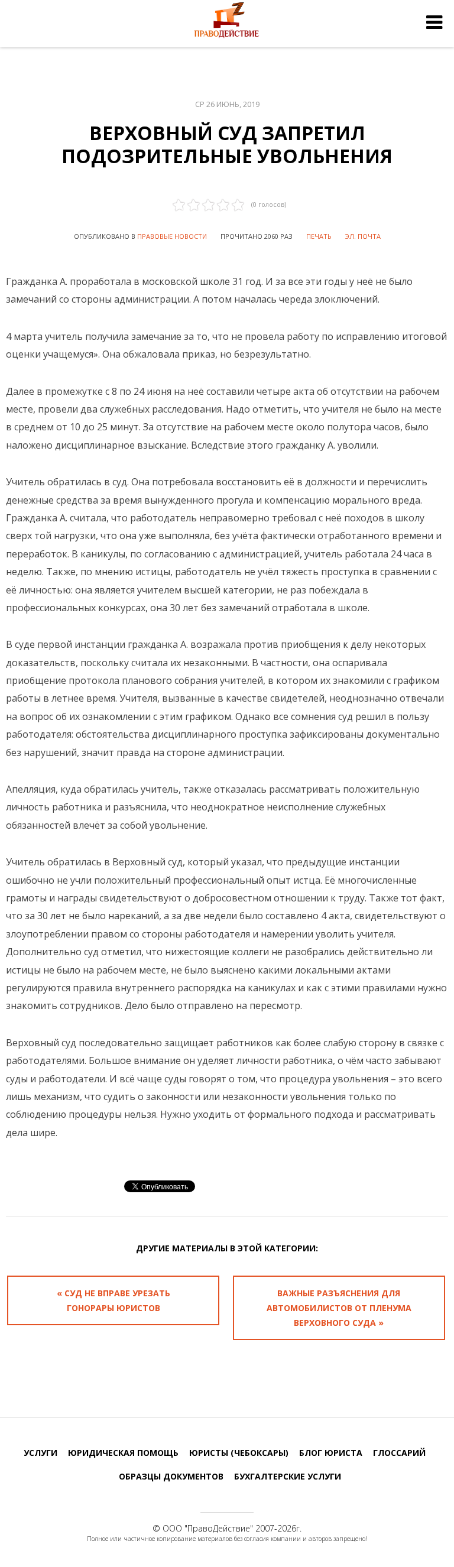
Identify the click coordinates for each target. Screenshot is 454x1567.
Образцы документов (171, 1476)
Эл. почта (363, 236)
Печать (319, 236)
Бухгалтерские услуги (287, 1476)
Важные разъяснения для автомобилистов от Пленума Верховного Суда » (339, 1307)
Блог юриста (330, 1452)
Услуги (40, 1452)
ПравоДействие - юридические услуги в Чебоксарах (227, 22)
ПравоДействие (218, 1528)
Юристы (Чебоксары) (238, 1452)
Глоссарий (399, 1452)
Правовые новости (172, 236)
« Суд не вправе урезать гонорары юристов (113, 1300)
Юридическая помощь (123, 1452)
